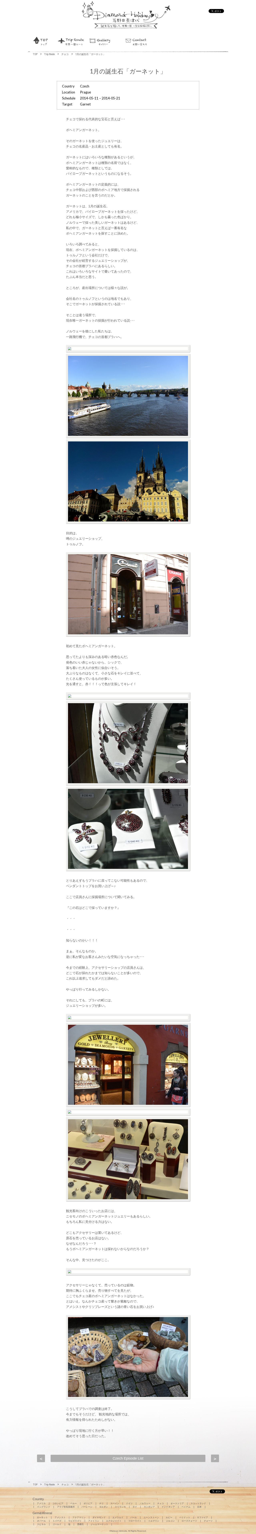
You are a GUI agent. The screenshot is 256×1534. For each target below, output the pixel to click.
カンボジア (149, 1507)
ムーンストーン (151, 1517)
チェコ (65, 54)
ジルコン (170, 1521)
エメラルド (117, 1517)
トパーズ (57, 1521)
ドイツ (129, 1503)
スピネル (41, 1524)
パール (133, 1517)
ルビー (169, 1517)
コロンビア (57, 1503)
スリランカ (120, 1507)
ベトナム (186, 1507)
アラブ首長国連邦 (66, 1507)
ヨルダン (103, 1507)
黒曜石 (80, 1524)
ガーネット (42, 1517)
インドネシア (168, 1507)
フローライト (134, 1521)
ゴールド (57, 1524)
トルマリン (153, 1521)
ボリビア (88, 1503)
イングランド (43, 1507)
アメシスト (60, 1517)
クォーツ (208, 1521)
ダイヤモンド (99, 1517)
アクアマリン (79, 1517)
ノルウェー (144, 1503)
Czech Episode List (128, 1458)
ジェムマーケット (99, 1524)
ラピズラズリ (74, 1521)
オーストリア (177, 1503)
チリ (101, 1503)
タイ (135, 1507)
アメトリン (93, 1521)
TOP (35, 54)
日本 (199, 1507)
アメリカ (41, 1503)
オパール (41, 1521)
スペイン (114, 1503)
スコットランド (198, 1503)
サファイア (202, 1517)
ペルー (73, 1503)
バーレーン (86, 1507)
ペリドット (184, 1517)
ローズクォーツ (189, 1521)
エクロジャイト (113, 1521)
